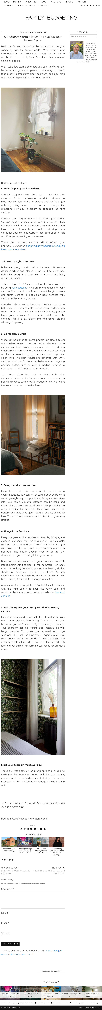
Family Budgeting (13, 1007)
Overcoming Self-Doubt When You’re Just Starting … (57, 851)
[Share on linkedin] (12, 860)
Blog (6, 2)
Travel (69, 2)
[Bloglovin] (96, 6)
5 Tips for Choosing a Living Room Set (15, 871)
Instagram (26, 1003)
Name (5, 912)
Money (17, 2)
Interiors (55, 2)
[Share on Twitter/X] (7, 860)
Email (5, 922)
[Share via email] (2, 860)
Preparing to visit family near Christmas (49, 871)
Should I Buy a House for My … (9, 849)
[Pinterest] (87, 6)
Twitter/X (9, 1003)
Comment (7, 888)
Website (5, 933)
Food (43, 2)
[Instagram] (84, 6)
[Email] (99, 6)
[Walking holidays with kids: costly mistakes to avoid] (25, 842)
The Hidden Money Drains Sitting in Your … (41, 850)
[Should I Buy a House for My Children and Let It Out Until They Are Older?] (9, 842)
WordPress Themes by (90, 1007)
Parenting (30, 2)
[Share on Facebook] (5, 860)
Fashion (81, 2)
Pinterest (60, 1003)
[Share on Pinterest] (10, 860)
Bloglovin (94, 1003)
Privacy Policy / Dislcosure (32, 6)
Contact (8, 6)
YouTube (77, 1003)
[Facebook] (93, 6)
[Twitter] (82, 6)
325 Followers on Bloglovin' (51, 971)
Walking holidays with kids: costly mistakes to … (25, 850)
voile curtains (19, 287)
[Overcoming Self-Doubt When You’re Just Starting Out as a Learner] (56, 842)
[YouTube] (90, 6)
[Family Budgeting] (51, 14)
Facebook (43, 1003)
